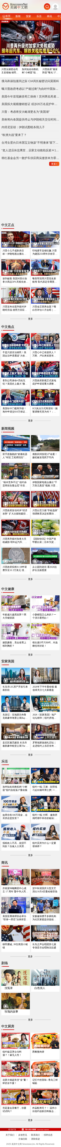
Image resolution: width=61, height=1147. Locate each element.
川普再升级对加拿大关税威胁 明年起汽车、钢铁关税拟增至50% (15, 540)
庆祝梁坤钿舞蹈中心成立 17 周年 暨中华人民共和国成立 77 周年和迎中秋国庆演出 (15, 890)
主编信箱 (22, 1139)
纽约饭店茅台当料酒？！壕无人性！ (12, 1053)
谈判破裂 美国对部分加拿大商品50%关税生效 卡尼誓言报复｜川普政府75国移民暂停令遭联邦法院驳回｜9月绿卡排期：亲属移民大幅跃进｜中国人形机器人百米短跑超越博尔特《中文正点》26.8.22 (15, 280)
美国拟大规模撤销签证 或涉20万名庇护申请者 (30, 104)
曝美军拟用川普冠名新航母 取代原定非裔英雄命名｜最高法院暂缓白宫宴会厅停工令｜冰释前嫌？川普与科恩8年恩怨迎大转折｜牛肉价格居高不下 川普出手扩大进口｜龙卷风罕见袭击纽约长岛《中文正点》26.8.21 (44, 280)
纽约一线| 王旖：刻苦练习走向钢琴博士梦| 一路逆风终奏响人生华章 (44, 788)
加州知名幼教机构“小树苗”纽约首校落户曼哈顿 (30, 71)
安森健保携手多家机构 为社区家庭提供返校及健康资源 (44, 918)
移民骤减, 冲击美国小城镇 (15, 946)
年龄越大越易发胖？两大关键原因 (14, 616)
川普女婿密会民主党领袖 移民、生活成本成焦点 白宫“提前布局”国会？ (10, 71)
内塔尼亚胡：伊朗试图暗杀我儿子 (23, 127)
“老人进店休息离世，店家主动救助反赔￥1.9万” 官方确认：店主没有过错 (30, 150)
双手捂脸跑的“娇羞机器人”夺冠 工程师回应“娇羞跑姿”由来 (15, 456)
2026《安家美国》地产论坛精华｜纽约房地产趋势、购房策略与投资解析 (44, 716)
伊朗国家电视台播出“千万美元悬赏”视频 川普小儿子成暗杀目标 (45, 484)
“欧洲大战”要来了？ (14, 135)
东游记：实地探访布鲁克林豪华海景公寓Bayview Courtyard (15, 716)
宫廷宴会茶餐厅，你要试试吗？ (14, 1110)
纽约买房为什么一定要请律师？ (44, 845)
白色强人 (39, 988)
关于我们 (10, 1135)
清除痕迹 (35, 1139)
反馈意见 (22, 1135)
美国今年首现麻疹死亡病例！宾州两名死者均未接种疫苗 (30, 96)
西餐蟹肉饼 (38, 1051)
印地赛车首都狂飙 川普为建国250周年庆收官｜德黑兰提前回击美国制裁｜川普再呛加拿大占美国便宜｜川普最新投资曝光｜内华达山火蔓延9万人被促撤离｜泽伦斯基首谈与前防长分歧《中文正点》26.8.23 (44, 252)
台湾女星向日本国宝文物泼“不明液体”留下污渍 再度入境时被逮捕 (30, 142)
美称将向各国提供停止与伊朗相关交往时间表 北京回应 (30, 119)
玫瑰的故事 (11, 1011)
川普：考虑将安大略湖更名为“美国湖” (26, 111)
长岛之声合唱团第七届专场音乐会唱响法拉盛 (44, 946)
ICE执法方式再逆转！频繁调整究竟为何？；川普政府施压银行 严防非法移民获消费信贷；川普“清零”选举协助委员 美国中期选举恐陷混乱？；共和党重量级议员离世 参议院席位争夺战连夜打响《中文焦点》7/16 (45, 410)
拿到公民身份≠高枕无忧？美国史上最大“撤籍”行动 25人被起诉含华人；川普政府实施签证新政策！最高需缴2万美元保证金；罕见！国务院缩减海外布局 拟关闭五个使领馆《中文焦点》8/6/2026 (15, 382)
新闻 (18, 16)
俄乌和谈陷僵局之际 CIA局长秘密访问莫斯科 (30, 81)
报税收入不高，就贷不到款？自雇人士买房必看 (14, 845)
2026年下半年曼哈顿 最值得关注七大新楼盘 (45, 688)
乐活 (39, 16)
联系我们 (35, 1135)
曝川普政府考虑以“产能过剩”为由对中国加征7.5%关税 (30, 88)
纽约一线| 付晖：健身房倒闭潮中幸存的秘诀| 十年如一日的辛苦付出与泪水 (44, 817)
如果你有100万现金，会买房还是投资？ (15, 817)
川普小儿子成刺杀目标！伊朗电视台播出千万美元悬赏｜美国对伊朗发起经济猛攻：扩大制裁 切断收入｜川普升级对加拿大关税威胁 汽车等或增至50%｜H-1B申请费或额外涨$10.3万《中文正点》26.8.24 (15, 252)
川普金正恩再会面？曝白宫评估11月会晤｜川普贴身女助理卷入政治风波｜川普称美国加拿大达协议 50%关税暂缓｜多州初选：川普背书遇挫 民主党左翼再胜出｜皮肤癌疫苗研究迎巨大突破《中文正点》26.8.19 (44, 308)
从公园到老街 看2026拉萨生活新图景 (44, 569)
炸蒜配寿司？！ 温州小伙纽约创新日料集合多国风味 (44, 1110)
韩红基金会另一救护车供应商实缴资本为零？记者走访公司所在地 (30, 158)
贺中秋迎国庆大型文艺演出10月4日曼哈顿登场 (44, 890)
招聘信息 (48, 1135)
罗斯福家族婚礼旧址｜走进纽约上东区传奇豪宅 (44, 744)
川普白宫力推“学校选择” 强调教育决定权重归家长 (45, 512)
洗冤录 (9, 988)
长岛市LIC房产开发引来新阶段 (15, 688)
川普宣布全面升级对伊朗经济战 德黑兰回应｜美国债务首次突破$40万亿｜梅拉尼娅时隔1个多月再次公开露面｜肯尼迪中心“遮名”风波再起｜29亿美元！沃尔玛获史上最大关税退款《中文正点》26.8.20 (15, 308)
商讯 (49, 16)
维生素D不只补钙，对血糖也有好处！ (45, 644)
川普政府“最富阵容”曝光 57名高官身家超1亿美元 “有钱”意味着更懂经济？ (50, 71)
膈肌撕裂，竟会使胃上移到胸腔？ (14, 644)
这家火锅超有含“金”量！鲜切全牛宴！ (15, 1081)
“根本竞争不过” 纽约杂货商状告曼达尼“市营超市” (15, 484)
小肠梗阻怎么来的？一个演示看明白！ (44, 616)
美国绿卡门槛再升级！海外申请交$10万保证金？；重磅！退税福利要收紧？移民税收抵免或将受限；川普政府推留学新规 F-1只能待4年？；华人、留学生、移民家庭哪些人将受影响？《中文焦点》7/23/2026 (15, 410)
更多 (54, 164)
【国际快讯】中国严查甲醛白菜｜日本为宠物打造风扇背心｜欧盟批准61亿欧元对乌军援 (44, 540)
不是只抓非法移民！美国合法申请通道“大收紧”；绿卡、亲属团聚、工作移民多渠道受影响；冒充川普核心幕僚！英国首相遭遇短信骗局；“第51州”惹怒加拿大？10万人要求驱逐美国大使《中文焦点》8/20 (15, 354)
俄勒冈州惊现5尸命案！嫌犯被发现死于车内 (44, 456)
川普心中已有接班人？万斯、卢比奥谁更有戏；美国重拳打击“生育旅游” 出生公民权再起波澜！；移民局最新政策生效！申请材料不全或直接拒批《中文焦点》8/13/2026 (45, 354)
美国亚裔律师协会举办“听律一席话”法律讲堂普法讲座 (15, 918)
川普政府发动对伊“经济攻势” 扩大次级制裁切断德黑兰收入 (15, 512)
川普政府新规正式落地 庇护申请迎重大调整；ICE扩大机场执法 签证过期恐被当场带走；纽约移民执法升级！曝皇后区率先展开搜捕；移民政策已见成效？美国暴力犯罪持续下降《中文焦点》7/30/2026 (44, 382)
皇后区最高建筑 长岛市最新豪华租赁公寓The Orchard (15, 744)
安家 (28, 16)
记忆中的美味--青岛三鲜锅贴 (45, 1081)
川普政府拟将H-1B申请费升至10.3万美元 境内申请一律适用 (15, 569)
